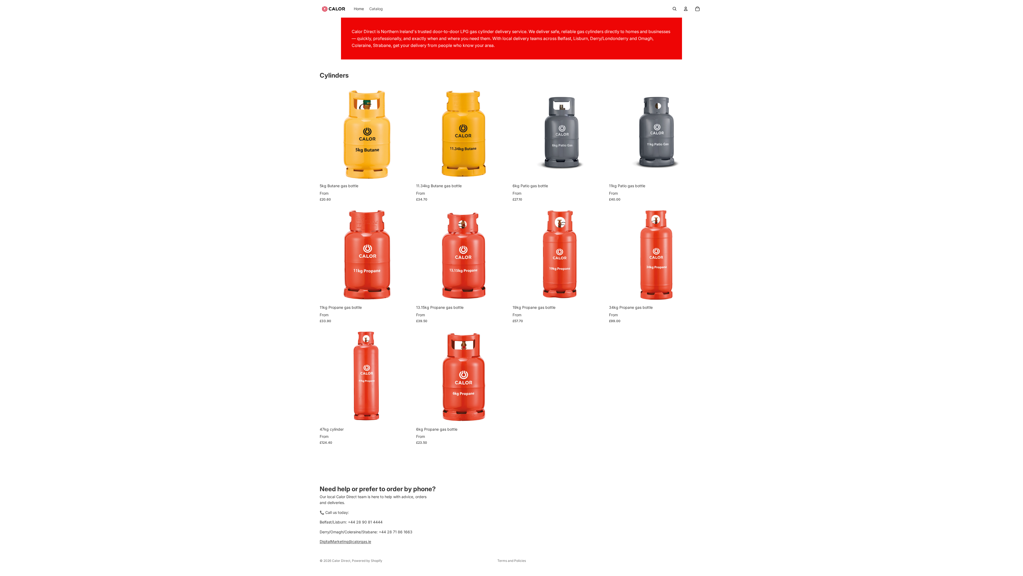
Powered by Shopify (367, 561)
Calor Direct (341, 561)
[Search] (674, 9)
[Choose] (406, 172)
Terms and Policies (511, 561)
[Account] (686, 9)
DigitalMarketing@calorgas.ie (345, 541)
